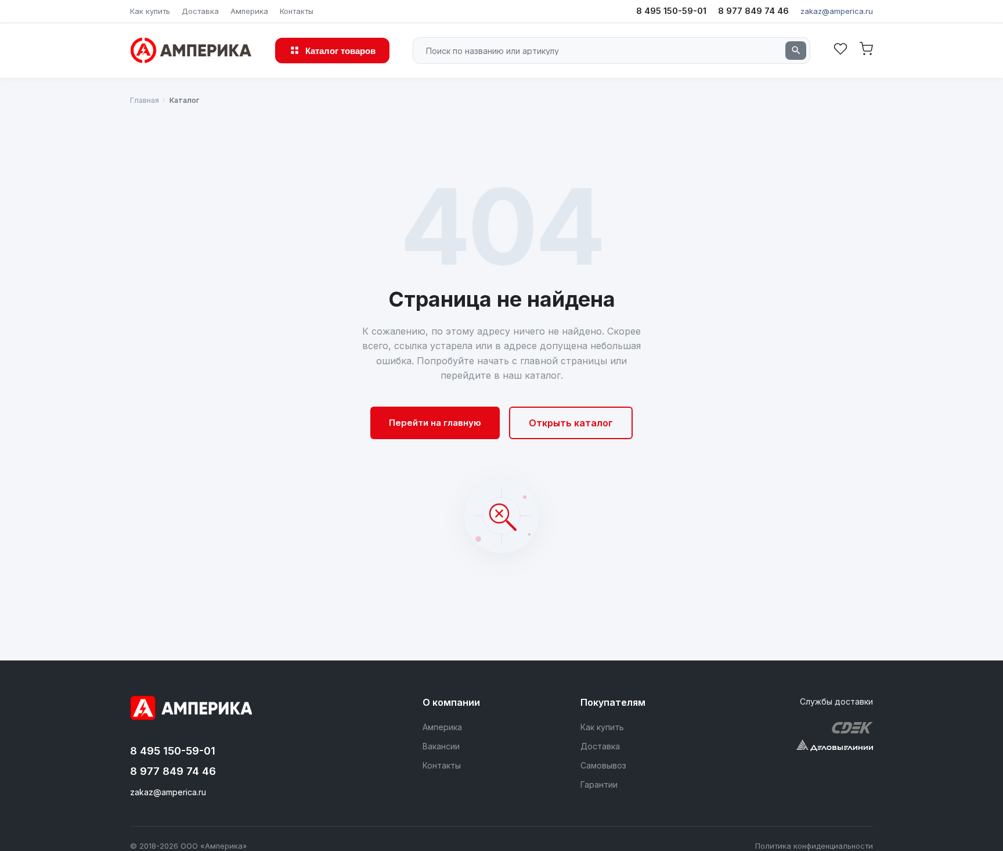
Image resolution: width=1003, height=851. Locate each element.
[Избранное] (840, 50)
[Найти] (795, 50)
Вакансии (441, 746)
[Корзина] (866, 50)
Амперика (249, 11)
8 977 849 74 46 (753, 10)
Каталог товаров (340, 50)
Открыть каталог (571, 423)
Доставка (200, 11)
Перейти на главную (435, 422)
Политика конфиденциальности (814, 845)
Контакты (296, 11)
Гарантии (599, 784)
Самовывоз (603, 765)
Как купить (150, 11)
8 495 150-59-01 (671, 10)
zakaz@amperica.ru (836, 11)
